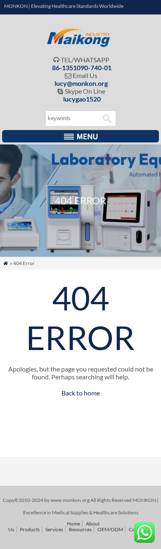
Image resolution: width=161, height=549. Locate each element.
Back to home (81, 393)
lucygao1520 (82, 99)
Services (54, 529)
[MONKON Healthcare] (81, 45)
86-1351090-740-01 (81, 67)
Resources (80, 529)
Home (73, 524)
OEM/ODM (110, 529)
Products (30, 529)
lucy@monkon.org (81, 83)
